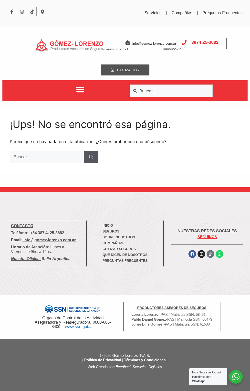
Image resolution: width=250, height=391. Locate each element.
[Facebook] (192, 254)
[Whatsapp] (219, 254)
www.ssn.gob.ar (79, 326)
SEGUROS (111, 231)
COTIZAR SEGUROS (119, 249)
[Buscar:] (47, 156)
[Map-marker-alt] (42, 11)
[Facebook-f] (11, 11)
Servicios (153, 13)
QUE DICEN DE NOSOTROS (125, 255)
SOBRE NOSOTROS (119, 237)
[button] (80, 89)
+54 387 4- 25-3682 (47, 233)
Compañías (182, 13)
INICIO (108, 225)
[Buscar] (91, 157)
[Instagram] (22, 11)
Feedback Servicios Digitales (139, 367)
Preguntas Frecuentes (222, 13)
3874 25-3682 (205, 42)
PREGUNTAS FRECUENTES (125, 261)
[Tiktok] (32, 11)
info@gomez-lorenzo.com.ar (49, 240)
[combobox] (171, 91)
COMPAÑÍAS (113, 243)
